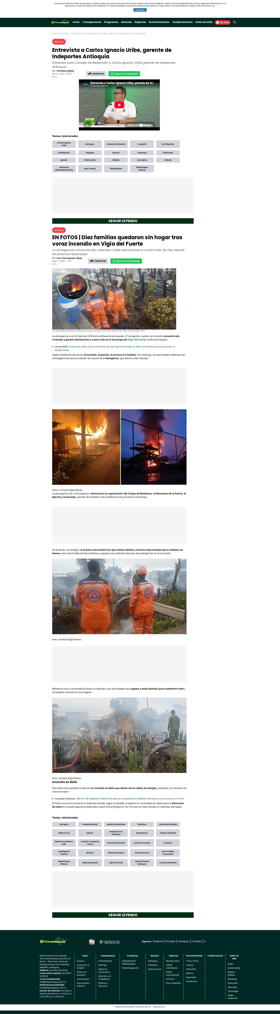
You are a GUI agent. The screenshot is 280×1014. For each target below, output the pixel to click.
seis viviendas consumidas (168, 852)
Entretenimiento (159, 22)
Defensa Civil (64, 833)
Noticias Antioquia (116, 852)
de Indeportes (168, 144)
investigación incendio (64, 852)
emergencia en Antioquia (116, 832)
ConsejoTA (142, 144)
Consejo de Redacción (116, 144)
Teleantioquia (116, 168)
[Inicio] (54, 941)
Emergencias (142, 833)
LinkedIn (197, 941)
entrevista (142, 152)
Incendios (168, 843)
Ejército (90, 833)
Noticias (126, 22)
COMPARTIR (98, 73)
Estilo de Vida (203, 22)
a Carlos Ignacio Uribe (64, 144)
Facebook (158, 941)
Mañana (115, 160)
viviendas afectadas (168, 862)
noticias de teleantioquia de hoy (64, 168)
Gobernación (90, 160)
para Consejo (90, 168)
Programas (111, 22)
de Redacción (64, 152)
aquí (213, 6)
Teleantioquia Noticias (142, 168)
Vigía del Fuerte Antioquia (142, 862)
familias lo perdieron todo (64, 842)
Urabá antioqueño (90, 862)
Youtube (170, 941)
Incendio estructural (116, 843)
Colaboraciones (182, 22)
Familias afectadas (168, 833)
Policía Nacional (142, 852)
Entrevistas (168, 152)
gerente (64, 160)
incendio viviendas (142, 843)
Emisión (115, 152)
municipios (142, 160)
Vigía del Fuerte (137, 339)
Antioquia (90, 144)
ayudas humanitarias (116, 824)
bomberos (142, 824)
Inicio (76, 22)
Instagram (183, 941)
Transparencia (92, 22)
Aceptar (140, 10)
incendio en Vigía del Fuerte (90, 842)
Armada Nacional (89, 824)
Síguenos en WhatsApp (126, 73)
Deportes (140, 22)
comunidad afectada (168, 824)
